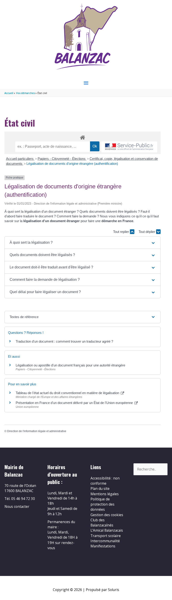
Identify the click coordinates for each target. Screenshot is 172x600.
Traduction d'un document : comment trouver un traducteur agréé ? (64, 341)
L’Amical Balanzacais (106, 530)
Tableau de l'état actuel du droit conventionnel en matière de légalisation (68, 393)
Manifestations (102, 546)
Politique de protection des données (102, 504)
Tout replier (121, 232)
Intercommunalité (105, 540)
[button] (82, 242)
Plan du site (100, 488)
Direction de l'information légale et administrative (36, 431)
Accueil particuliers (20, 159)
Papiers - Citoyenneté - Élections (62, 159)
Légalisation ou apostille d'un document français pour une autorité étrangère (70, 365)
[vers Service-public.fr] (129, 146)
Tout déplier (147, 232)
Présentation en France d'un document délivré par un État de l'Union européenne (75, 403)
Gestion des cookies (106, 514)
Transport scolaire (105, 535)
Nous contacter (16, 506)
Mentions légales (104, 493)
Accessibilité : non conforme (105, 481)
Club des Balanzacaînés (101, 522)
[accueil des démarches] (82, 136)
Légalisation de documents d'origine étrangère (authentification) (72, 163)
